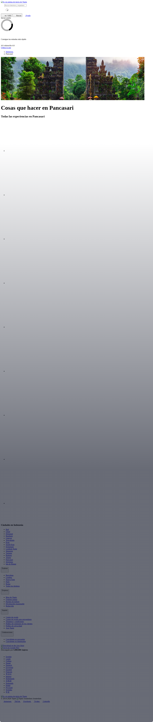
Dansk (8, 663)
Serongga (9, 562)
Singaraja (9, 551)
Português (9, 683)
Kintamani (10, 547)
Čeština (8, 661)
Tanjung (9, 553)
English (8, 657)
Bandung (9, 536)
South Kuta (10, 545)
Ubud (8, 532)
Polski (8, 685)
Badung (9, 555)
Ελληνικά (9, 667)
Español (9, 670)
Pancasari (9, 560)
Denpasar (9, 534)
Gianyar (9, 538)
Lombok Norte (11, 549)
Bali (7, 529)
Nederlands (10, 679)
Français (9, 672)
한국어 (8, 674)
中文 (8, 692)
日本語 (8, 681)
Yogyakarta (10, 540)
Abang (8, 558)
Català (8, 659)
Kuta (7, 542)
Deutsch (9, 665)
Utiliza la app (6, 48)
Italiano (8, 676)
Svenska (9, 690)
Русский (9, 688)
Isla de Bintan (11, 564)
